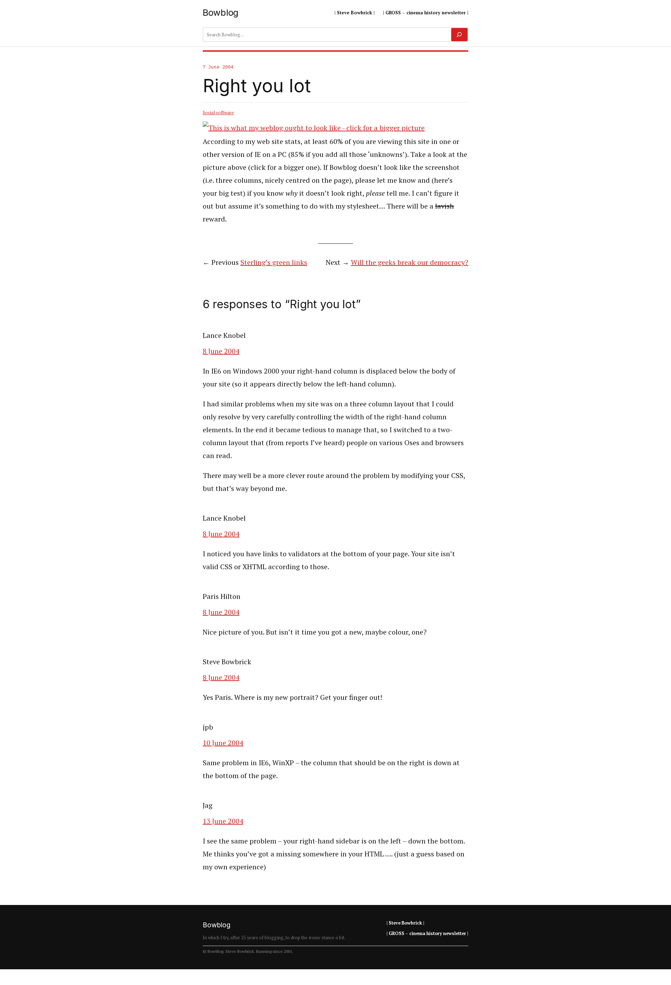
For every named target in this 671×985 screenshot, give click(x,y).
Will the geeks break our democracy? (409, 262)
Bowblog (220, 12)
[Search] (459, 34)
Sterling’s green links (273, 262)
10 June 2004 (223, 742)
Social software (218, 112)
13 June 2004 (223, 821)
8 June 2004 (221, 351)
